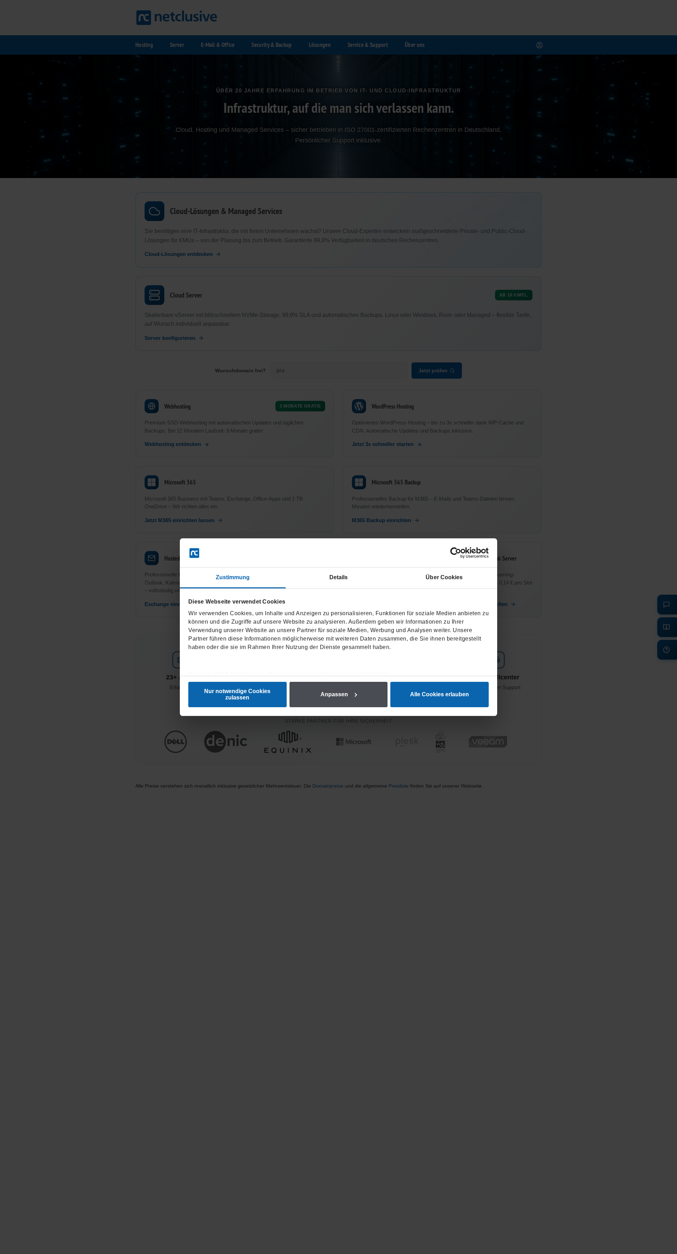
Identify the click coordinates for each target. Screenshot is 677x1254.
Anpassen (334, 694)
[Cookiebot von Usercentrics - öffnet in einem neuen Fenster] (458, 552)
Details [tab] (338, 577)
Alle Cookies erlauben (439, 694)
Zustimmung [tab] (233, 577)
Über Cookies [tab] (444, 577)
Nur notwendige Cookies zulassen (237, 694)
